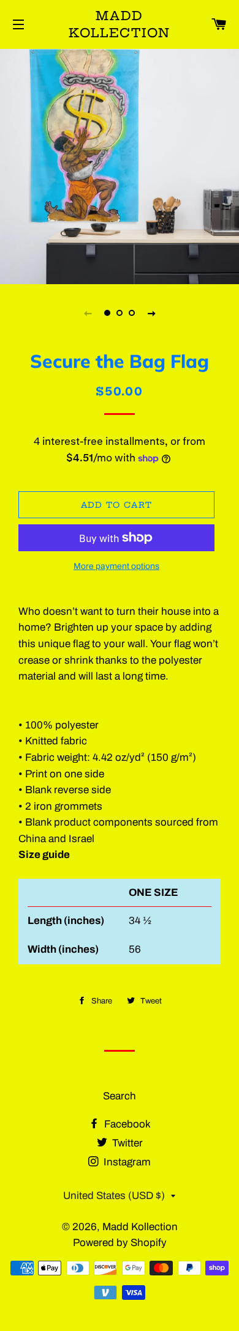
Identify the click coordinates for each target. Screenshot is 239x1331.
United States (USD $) (114, 1195)
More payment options (116, 566)
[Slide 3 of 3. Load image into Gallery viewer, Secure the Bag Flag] (132, 313)
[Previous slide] (87, 312)
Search (119, 1096)
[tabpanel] (119, 165)
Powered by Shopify (120, 1242)
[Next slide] (151, 312)
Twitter (126, 1143)
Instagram (126, 1162)
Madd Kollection (119, 24)
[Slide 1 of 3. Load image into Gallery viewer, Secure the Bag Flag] (107, 313)
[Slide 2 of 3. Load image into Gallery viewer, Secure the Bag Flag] (119, 313)
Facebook (126, 1124)
